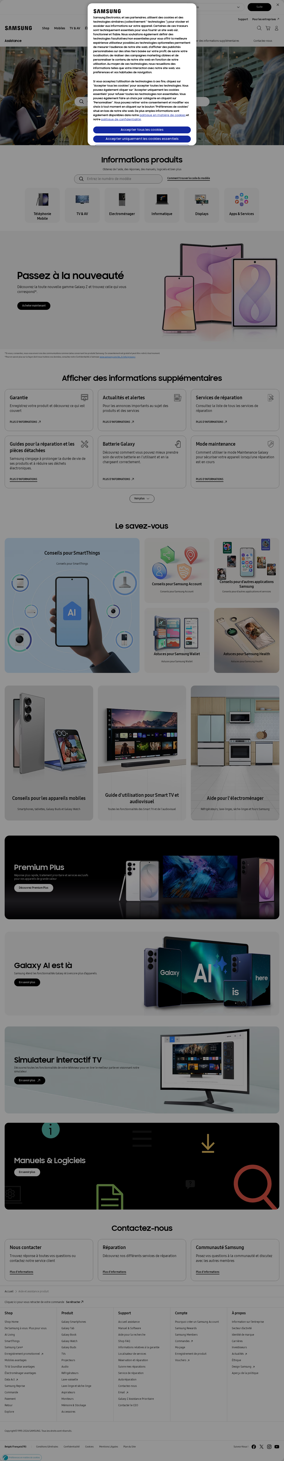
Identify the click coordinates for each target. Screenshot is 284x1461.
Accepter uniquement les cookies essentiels (142, 139)
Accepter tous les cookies (142, 130)
